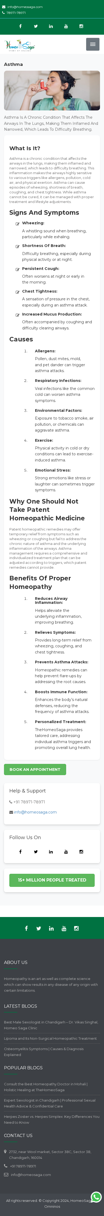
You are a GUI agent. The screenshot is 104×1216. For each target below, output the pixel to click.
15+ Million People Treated (52, 880)
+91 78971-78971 (29, 802)
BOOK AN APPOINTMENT (35, 769)
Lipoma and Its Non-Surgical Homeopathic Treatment (50, 1038)
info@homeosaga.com (25, 7)
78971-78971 (16, 13)
